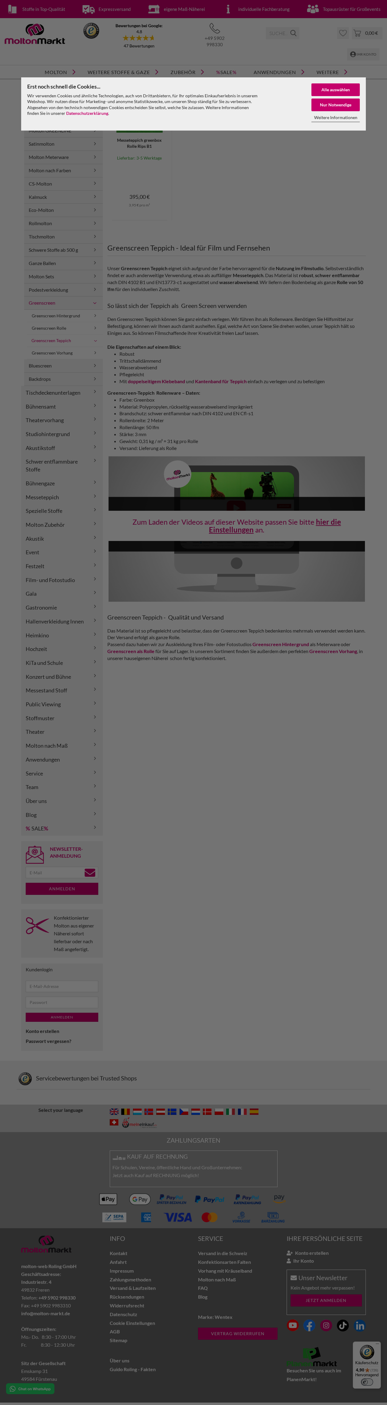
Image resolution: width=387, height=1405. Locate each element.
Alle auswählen (335, 89)
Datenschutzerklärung (87, 113)
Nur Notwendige (335, 104)
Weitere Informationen (335, 117)
